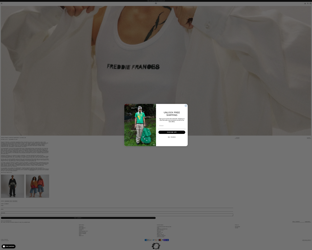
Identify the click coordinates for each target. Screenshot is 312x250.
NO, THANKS (172, 137)
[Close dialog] (186, 106)
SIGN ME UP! (172, 132)
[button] (9, 246)
